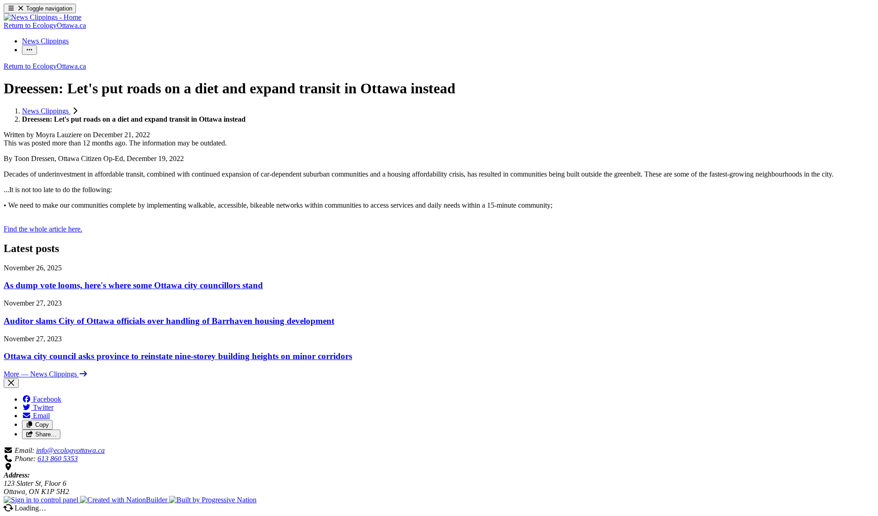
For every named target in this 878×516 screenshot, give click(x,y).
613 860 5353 (57, 458)
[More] (29, 50)
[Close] (11, 383)
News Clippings (46, 111)
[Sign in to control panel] (42, 500)
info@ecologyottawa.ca (70, 450)
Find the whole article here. (43, 229)
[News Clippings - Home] (42, 17)
